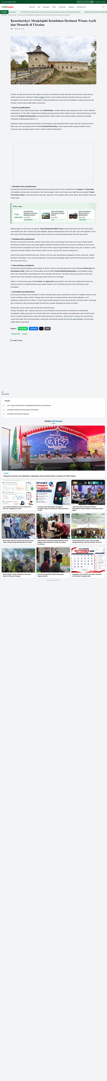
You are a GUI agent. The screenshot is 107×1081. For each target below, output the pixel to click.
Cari (92, 2)
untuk (41, 245)
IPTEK (54, 7)
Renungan (46, 7)
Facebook (34, 328)
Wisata (25, 334)
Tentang (97, 2)
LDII (7, 6)
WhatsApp (23, 328)
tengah (41, 97)
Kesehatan (62, 7)
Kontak (103, 2)
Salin (47, 328)
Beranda (32, 7)
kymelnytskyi (12, 15)
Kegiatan (71, 7)
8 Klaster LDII (81, 7)
